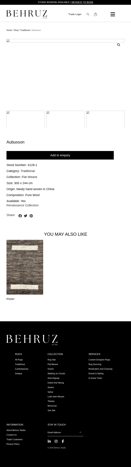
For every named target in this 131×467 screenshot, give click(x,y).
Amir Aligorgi (53, 378)
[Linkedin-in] (49, 441)
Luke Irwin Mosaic (56, 397)
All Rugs (19, 360)
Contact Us (11, 435)
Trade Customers (14, 439)
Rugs (18, 354)
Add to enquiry (60, 155)
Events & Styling (96, 374)
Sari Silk (51, 410)
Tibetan (51, 401)
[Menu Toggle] (113, 14)
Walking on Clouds (56, 374)
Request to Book (82, 2)
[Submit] (79, 432)
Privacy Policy (12, 444)
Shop (16, 30)
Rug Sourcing (95, 364)
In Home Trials (95, 378)
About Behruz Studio (16, 430)
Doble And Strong (56, 383)
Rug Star (52, 360)
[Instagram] (56, 441)
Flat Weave (29, 177)
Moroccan (52, 406)
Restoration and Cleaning (100, 369)
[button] (88, 14)
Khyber (10, 299)
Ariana (51, 387)
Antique (18, 374)
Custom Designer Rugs (99, 360)
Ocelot (51, 369)
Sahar (50, 392)
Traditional (25, 30)
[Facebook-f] (63, 441)
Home (9, 30)
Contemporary (21, 369)
